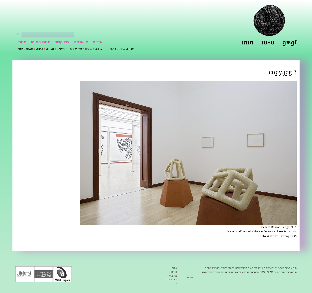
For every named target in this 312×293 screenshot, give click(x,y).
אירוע (78, 49)
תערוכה (99, 49)
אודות (97, 42)
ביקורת (111, 49)
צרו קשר (62, 42)
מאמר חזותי (25, 49)
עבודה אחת (126, 49)
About (191, 277)
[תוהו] (247, 42)
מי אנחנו (81, 42)
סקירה (50, 49)
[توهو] (289, 42)
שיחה (39, 49)
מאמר (61, 49)
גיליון (88, 49)
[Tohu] (267, 42)
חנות (22, 42)
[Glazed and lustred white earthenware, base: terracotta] (188, 223)
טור (70, 49)
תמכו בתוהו (41, 42)
